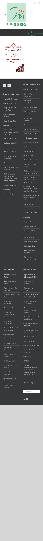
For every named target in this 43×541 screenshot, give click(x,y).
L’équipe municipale (30, 89)
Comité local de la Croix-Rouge (30, 302)
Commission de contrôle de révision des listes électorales (31, 188)
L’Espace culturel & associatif (30, 113)
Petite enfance (8, 125)
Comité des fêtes (29, 246)
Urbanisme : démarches (31, 142)
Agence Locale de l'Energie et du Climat (31, 276)
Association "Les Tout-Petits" (11, 276)
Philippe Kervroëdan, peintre (10, 366)
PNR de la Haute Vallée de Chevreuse (31, 351)
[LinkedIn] (4, 85)
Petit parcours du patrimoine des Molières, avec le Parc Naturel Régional (11, 177)
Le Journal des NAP (10, 103)
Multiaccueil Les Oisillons (9, 355)
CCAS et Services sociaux (29, 119)
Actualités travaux (30, 155)
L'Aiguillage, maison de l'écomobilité (31, 331)
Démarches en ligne (30, 134)
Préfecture (27, 356)
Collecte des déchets (30, 160)
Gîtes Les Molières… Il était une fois (11, 329)
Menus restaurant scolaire (9, 115)
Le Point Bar (8, 339)
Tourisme (7, 189)
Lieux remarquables (10, 185)
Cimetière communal (31, 125)
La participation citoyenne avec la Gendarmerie (29, 180)
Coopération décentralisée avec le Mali (31, 259)
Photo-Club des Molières (9, 373)
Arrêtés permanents (30, 138)
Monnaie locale (29, 337)
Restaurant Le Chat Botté (10, 380)
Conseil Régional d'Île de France (31, 325)
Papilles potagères (10, 361)
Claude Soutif (8, 308)
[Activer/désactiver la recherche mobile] (35, 3)
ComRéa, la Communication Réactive (9, 314)
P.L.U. (26, 147)
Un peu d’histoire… (30, 222)
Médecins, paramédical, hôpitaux (11, 168)
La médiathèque (29, 237)
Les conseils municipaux (28, 95)
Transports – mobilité (31, 129)
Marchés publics (29, 151)
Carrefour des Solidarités (28, 289)
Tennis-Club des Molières (9, 386)
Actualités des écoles (11, 99)
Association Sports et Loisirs (11, 282)
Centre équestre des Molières (10, 289)
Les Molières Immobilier (8, 349)
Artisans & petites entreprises (10, 157)
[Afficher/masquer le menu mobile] (39, 3)
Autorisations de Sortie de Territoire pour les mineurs (31, 197)
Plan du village (9, 194)
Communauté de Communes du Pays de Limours (31, 310)
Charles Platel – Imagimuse (9, 302)
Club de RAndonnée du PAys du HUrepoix (31, 296)
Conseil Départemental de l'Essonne (31, 318)
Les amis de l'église (10, 343)
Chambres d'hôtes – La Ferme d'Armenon (11, 296)
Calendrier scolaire (10, 121)
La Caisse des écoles (10, 143)
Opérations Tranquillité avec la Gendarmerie (31, 172)
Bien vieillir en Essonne (29, 282)
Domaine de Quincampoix (8, 322)
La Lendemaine (9, 334)
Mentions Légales (29, 383)
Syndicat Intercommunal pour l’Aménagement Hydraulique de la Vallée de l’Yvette (30, 369)
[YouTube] (9, 85)
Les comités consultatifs (28, 102)
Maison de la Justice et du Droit (31, 165)
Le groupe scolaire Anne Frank (10, 109)
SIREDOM (27, 361)
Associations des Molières (29, 251)
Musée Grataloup (29, 341)
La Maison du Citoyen (31, 107)
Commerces (8, 163)
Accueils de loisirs (10, 139)
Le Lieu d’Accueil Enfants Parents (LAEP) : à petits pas (11, 132)
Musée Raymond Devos (31, 345)
